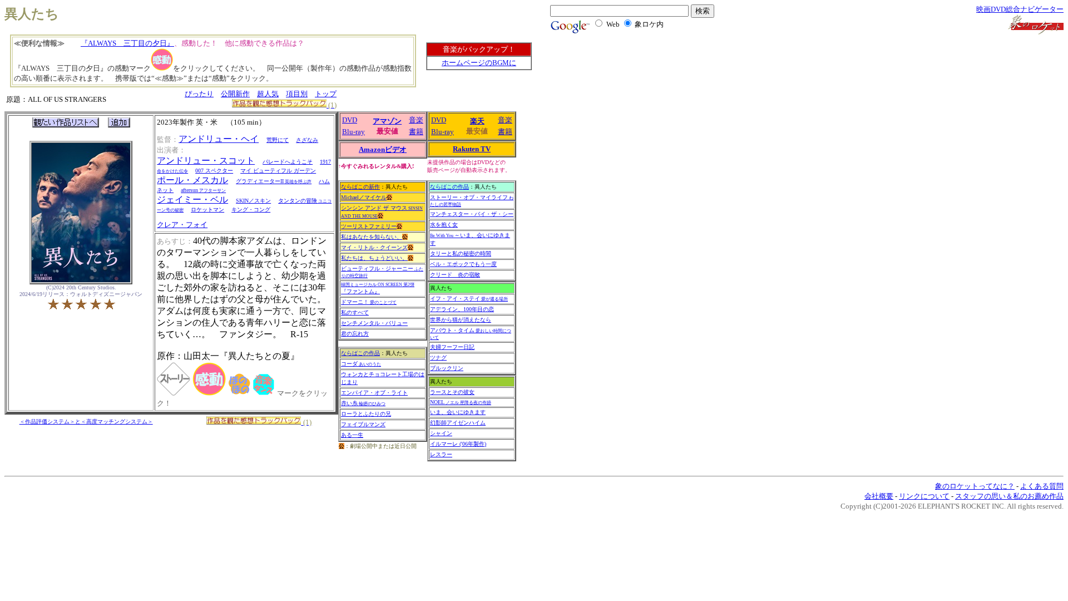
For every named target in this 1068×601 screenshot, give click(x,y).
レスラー (441, 454)
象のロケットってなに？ (975, 486)
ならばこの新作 (360, 187)
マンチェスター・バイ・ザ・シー (471, 214)
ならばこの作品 (360, 353)
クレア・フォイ (182, 224)
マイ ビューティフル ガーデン (278, 171)
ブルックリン (446, 368)
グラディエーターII (274, 181)
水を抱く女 (444, 224)
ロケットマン (207, 209)
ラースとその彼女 (452, 392)
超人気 (268, 94)
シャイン (441, 433)
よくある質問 (1042, 486)
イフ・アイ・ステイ (469, 298)
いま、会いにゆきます (458, 412)
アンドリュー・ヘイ (219, 139)
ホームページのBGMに (479, 62)
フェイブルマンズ (363, 424)
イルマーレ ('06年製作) (458, 444)
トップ (326, 94)
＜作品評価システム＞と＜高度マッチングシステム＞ (86, 421)
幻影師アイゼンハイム (458, 423)
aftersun (203, 190)
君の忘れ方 (355, 334)
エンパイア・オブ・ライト (374, 393)
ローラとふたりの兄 (366, 414)
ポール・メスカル (192, 180)
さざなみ (307, 140)
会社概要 (878, 496)
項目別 (297, 94)
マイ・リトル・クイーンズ (374, 247)
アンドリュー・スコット (206, 160)
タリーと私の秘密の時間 (460, 253)
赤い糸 (363, 403)
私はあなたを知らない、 (371, 237)
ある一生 (352, 435)
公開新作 (235, 94)
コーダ (361, 364)
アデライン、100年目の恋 (462, 309)
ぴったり (199, 94)
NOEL (460, 402)
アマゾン (387, 121)
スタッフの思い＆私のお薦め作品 (1009, 496)
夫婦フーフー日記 (452, 347)
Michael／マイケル (364, 197)
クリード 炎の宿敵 (455, 275)
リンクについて (924, 496)
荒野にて (277, 140)
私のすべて (355, 312)
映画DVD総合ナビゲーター (1020, 9)
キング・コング (250, 209)
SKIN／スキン (253, 201)
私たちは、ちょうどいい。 (374, 258)
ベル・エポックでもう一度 (463, 264)
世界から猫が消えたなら (460, 320)
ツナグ (438, 357)
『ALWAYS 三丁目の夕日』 (127, 43)
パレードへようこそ (288, 162)
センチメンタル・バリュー (374, 323)
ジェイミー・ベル (192, 199)
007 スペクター (214, 171)
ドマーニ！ (369, 302)
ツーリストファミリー (369, 226)
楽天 (477, 121)
